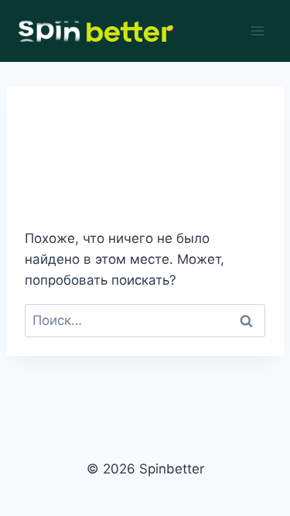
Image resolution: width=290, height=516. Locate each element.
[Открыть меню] (257, 31)
